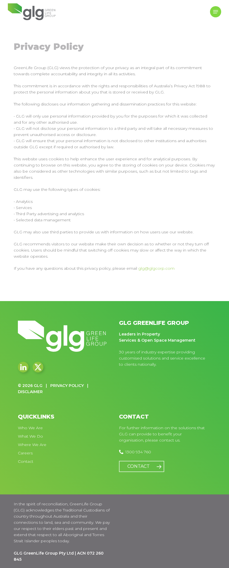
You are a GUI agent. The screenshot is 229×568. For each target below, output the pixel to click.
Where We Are (32, 444)
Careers (25, 453)
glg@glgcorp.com (156, 268)
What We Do (30, 436)
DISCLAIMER (30, 391)
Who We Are (30, 427)
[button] (215, 12)
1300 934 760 (138, 451)
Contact (25, 461)
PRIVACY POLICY (67, 385)
